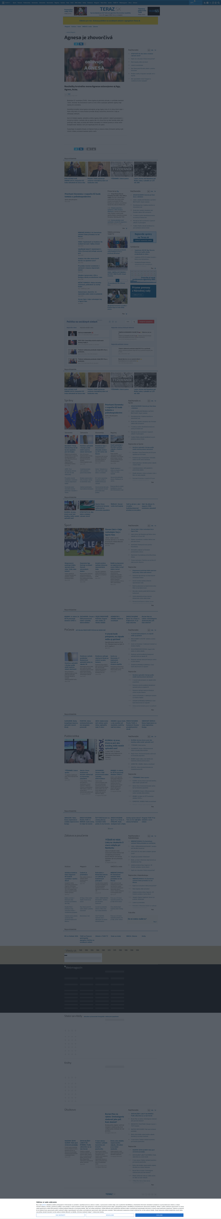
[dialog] (110, 1209)
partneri (44, 1204)
